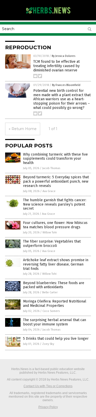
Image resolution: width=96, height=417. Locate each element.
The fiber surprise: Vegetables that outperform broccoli (52, 243)
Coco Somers (51, 311)
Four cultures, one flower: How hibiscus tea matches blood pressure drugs (55, 225)
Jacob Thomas (51, 168)
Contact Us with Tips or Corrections (48, 386)
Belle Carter (50, 292)
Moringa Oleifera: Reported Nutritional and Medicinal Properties (54, 303)
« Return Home (23, 129)
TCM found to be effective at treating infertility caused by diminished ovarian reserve (56, 65)
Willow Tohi (49, 232)
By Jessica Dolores (63, 56)
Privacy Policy (48, 407)
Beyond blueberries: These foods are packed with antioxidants (53, 285)
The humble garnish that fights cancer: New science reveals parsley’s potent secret (54, 204)
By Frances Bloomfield (66, 85)
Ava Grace (49, 191)
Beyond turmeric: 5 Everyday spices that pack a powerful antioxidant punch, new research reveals (56, 181)
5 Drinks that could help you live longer (56, 338)
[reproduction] (48, 15)
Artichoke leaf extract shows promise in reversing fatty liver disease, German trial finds (55, 264)
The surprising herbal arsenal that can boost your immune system (54, 322)
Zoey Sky (48, 344)
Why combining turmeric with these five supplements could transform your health (55, 158)
